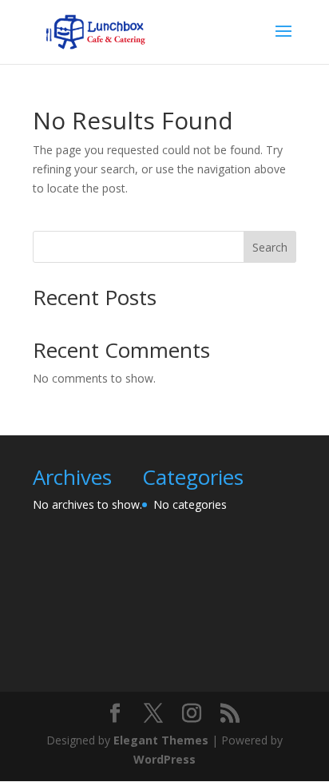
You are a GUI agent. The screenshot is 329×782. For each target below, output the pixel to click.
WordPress (164, 759)
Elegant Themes (160, 740)
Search (269, 247)
